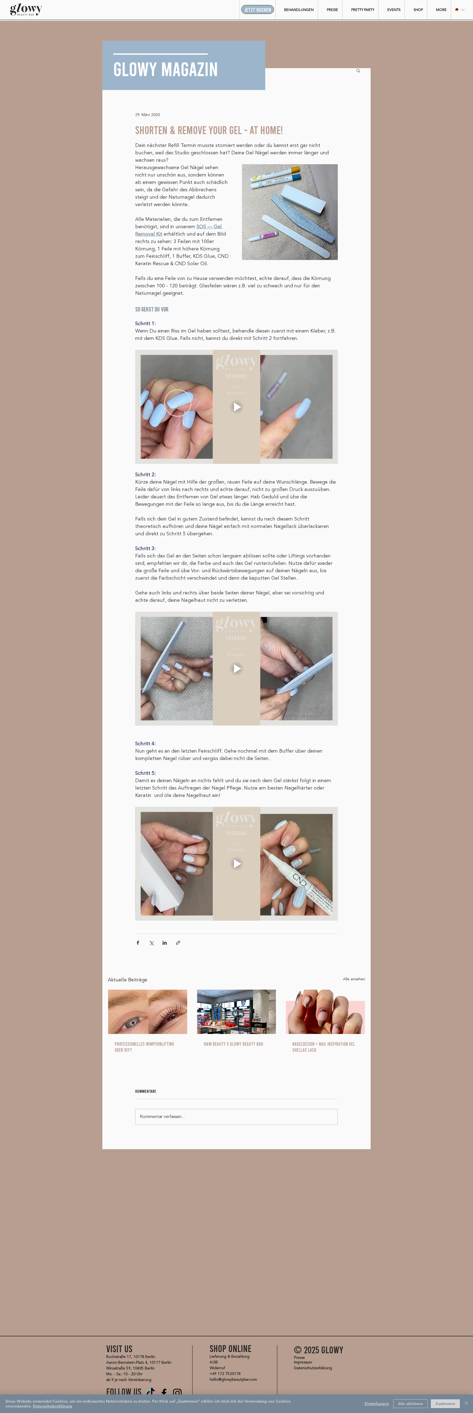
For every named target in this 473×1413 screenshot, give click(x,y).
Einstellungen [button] (377, 1403)
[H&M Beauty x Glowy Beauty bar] (236, 1012)
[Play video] (236, 407)
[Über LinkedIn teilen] (164, 942)
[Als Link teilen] (178, 942)
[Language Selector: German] (459, 10)
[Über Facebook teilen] (137, 942)
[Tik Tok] (150, 1393)
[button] (296, 10)
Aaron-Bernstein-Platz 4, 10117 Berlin (138, 1363)
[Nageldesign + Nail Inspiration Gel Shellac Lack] (325, 1012)
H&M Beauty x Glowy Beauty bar (233, 1044)
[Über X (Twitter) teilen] (151, 942)
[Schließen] (466, 1404)
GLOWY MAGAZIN (165, 68)
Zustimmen (445, 1403)
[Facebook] (164, 1393)
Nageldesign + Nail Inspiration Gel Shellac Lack (323, 1047)
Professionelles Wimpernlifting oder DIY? (144, 1047)
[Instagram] (177, 1393)
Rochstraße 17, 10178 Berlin (130, 1357)
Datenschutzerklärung (52, 1406)
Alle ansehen (354, 979)
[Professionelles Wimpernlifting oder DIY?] (147, 1012)
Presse (299, 1358)
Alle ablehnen (410, 1403)
